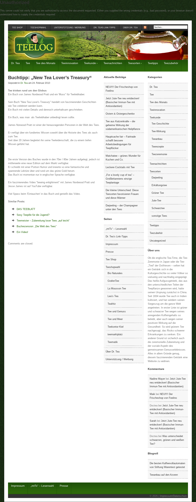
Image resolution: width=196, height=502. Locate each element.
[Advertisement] (15, 99)
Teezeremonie (159, 154)
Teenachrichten (113, 63)
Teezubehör (171, 63)
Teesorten (135, 63)
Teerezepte (158, 146)
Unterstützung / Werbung (70, 27)
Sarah (153, 420)
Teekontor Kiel (115, 326)
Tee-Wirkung (158, 131)
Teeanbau (157, 139)
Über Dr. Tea (130, 27)
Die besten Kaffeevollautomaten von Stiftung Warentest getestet (167, 465)
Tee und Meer (115, 319)
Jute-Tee (156, 200)
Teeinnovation (69, 63)
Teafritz (112, 303)
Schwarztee (158, 208)
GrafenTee (113, 280)
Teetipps (153, 63)
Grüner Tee (158, 192)
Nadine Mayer (157, 378)
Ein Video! (22, 232)
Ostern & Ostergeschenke (120, 113)
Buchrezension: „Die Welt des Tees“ (36, 226)
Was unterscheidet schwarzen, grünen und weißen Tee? (167, 440)
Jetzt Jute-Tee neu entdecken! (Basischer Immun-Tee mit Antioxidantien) (122, 102)
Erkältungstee (159, 185)
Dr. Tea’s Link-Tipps (104, 27)
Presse (110, 251)
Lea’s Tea (113, 296)
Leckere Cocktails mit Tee (120, 167)
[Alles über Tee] (34, 58)
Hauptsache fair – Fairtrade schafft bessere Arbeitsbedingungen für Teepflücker (121, 142)
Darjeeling (157, 177)
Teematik (113, 342)
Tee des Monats (45, 63)
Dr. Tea (15, 63)
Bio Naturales (115, 273)
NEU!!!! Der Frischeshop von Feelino (122, 88)
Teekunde (91, 63)
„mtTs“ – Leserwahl (116, 228)
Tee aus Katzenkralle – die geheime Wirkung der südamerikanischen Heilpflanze (123, 125)
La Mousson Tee (117, 288)
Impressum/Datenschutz (173, 496)
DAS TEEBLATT (26, 209)
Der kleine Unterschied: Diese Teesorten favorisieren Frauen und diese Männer (122, 194)
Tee (28, 63)
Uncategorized (158, 240)
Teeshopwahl (38, 27)
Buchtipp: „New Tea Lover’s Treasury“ (50, 77)
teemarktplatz (115, 334)
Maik (152, 394)
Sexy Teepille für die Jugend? (33, 214)
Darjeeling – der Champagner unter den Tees (122, 207)
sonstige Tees (159, 215)
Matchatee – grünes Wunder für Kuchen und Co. (123, 157)
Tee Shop (17, 27)
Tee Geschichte (160, 123)
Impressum (112, 244)
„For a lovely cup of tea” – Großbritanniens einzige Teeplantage (120, 178)
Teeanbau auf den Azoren (164, 474)
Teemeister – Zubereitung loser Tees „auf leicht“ (43, 220)
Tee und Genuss (117, 311)
